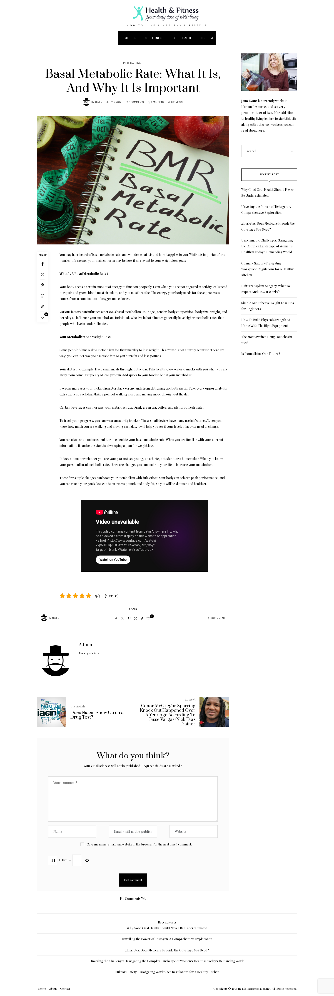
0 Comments (136, 102)
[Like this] (42, 317)
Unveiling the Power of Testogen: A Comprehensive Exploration (167, 939)
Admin (98, 102)
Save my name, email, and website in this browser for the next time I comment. (139, 844)
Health (186, 38)
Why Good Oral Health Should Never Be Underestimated (167, 928)
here (260, 130)
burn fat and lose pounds (143, 356)
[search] (212, 38)
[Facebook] (42, 264)
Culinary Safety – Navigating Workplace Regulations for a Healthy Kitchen (267, 269)
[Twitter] (42, 274)
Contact (65, 988)
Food (171, 38)
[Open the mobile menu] (317, 38)
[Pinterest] (42, 285)
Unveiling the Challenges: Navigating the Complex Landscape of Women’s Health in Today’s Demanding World (267, 246)
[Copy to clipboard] (42, 306)
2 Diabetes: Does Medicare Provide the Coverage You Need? (167, 950)
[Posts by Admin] (86, 101)
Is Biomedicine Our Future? (260, 354)
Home (125, 38)
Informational (132, 63)
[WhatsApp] (42, 295)
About (53, 988)
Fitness (157, 38)
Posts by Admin (88, 653)
